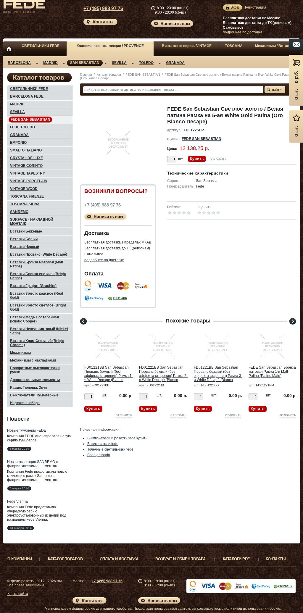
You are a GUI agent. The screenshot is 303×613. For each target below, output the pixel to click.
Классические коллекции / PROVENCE (110, 46)
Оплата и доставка (119, 559)
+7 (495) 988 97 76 (103, 8)
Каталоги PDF (236, 559)
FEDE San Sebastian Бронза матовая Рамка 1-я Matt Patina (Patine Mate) (272, 371)
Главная (86, 74)
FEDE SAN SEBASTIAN (142, 74)
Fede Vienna (17, 501)
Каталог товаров (108, 74)
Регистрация (255, 7)
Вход (235, 7)
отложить (218, 159)
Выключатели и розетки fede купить (117, 438)
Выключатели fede (102, 444)
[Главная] (8, 48)
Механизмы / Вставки (274, 46)
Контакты (276, 559)
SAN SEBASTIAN (84, 63)
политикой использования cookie (252, 608)
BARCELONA (19, 63)
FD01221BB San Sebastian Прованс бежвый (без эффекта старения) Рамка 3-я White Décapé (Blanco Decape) (218, 375)
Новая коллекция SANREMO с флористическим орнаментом (32, 464)
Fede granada (98, 455)
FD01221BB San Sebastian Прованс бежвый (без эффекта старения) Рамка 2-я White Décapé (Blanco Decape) (163, 375)
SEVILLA (119, 63)
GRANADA (175, 63)
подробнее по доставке (242, 32)
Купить (197, 159)
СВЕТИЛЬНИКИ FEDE (40, 46)
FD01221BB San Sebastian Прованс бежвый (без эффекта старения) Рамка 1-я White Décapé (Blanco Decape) (108, 375)
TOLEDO (146, 63)
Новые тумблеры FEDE (26, 430)
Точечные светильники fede (110, 449)
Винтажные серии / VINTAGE (187, 46)
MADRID (50, 63)
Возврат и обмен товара (180, 559)
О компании (19, 559)
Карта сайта (17, 594)
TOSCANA (234, 46)
